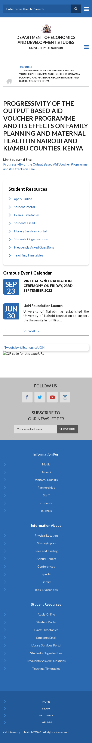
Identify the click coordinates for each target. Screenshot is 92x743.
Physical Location (46, 535)
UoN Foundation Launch (43, 306)
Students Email (24, 223)
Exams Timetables (27, 215)
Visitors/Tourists (46, 480)
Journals (46, 511)
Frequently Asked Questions (34, 247)
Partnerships (46, 487)
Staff (46, 495)
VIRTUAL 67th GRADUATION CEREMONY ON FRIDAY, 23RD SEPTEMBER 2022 (48, 285)
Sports (46, 574)
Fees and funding (46, 551)
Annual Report (46, 558)
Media (46, 464)
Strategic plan (46, 543)
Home (46, 701)
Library (46, 582)
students (46, 503)
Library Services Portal (30, 231)
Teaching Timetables (28, 255)
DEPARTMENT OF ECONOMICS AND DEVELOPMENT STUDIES (46, 40)
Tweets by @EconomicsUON (24, 347)
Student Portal (24, 207)
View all (30, 331)
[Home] (46, 28)
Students (46, 715)
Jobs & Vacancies (46, 589)
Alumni (46, 472)
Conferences (46, 566)
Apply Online (23, 199)
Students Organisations (31, 239)
